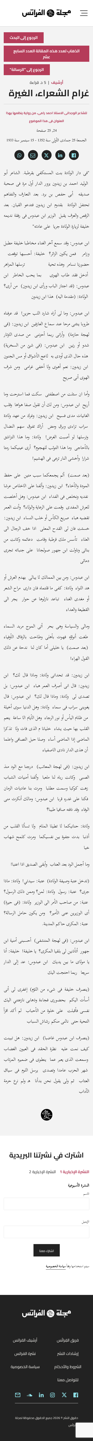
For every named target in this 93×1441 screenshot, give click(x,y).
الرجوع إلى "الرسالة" (27, 69)
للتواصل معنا (67, 1379)
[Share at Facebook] (74, 155)
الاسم (86, 1193)
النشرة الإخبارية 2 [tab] (42, 1171)
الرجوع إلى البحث (24, 37)
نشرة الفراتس (25, 1353)
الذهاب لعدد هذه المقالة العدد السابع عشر (46, 54)
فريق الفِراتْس (68, 1340)
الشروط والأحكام (67, 1366)
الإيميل (85, 1221)
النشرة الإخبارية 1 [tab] (74, 1171)
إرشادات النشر (68, 1353)
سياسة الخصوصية (56, 1266)
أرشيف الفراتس (25, 1340)
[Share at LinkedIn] (60, 155)
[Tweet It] (47, 155)
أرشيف (57, 82)
